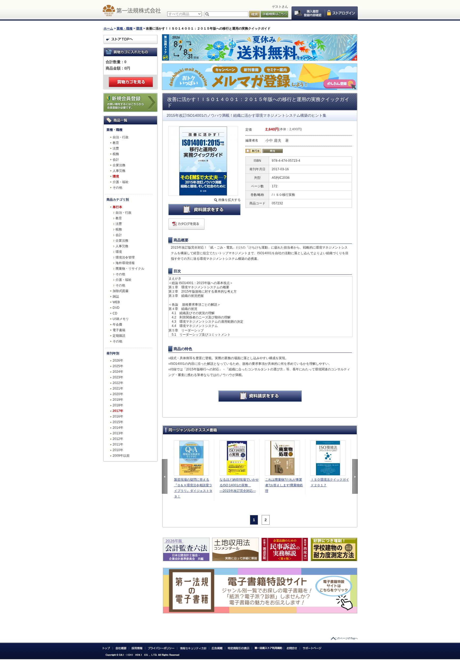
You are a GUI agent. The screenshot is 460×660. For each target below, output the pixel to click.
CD (115, 313)
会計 (116, 159)
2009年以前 (121, 455)
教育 (116, 143)
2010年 (118, 450)
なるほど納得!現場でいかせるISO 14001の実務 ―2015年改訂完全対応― (239, 485)
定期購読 (119, 336)
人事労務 (119, 171)
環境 (139, 28)
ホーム (108, 28)
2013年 (118, 433)
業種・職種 (125, 28)
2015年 (118, 422)
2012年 (118, 439)
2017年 (118, 411)
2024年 (118, 372)
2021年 (118, 388)
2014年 (118, 428)
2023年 (118, 377)
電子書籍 (119, 330)
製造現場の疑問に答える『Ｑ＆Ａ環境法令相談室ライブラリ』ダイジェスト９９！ (193, 488)
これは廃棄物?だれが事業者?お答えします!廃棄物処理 (284, 485)
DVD (116, 308)
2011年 (118, 444)
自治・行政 (121, 137)
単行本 (117, 207)
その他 (117, 187)
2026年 (118, 360)
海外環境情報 (125, 263)
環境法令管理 (125, 257)
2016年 (118, 416)
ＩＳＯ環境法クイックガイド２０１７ (330, 482)
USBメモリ (121, 319)
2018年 (118, 405)
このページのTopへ (346, 638)
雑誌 (116, 296)
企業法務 (119, 165)
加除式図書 (121, 291)
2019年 (118, 400)
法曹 (116, 148)
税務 (116, 154)
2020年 (118, 394)
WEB (116, 302)
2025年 (118, 366)
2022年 (118, 383)
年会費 (117, 324)
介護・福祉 (121, 182)
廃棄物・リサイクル (130, 268)
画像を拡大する (229, 200)
